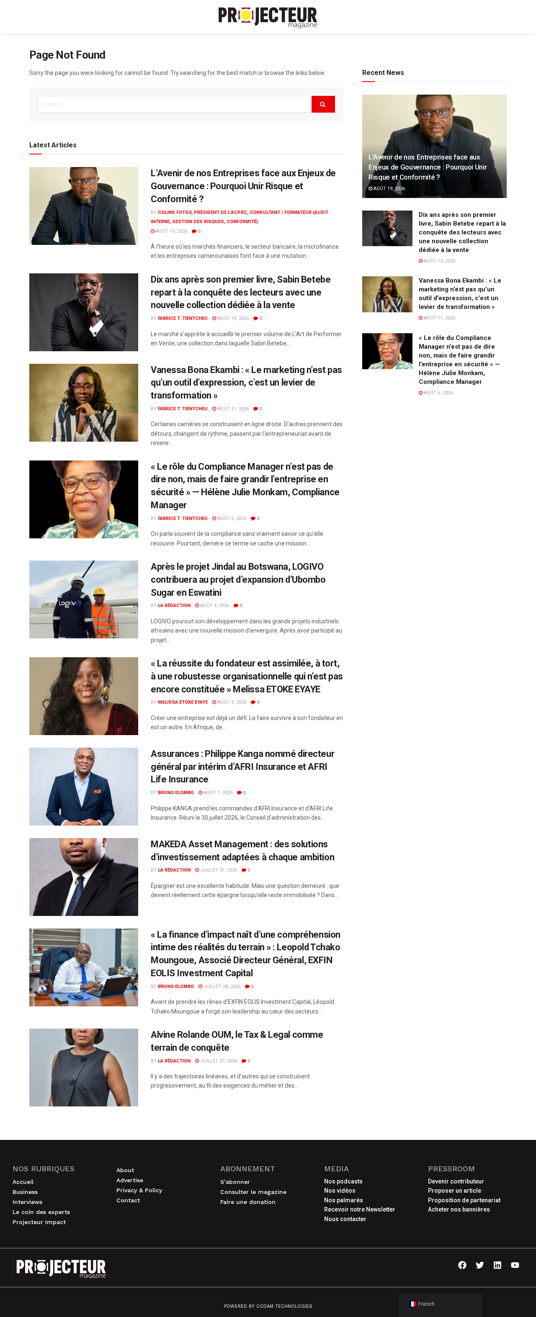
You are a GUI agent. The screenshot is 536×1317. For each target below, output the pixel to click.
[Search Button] (323, 104)
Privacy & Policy (139, 1190)
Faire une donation (248, 1202)
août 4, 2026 (214, 605)
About (125, 1170)
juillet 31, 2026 (218, 870)
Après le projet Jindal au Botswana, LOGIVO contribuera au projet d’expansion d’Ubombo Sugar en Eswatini (238, 579)
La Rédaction (174, 605)
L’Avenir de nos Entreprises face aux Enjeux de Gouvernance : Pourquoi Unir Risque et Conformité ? (243, 186)
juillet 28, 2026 (221, 986)
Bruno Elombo (176, 792)
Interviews (27, 1202)
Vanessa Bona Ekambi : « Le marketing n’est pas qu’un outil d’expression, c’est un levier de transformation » (246, 383)
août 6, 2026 (231, 518)
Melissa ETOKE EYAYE (183, 702)
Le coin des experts (41, 1212)
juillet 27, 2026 (218, 1061)
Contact (128, 1200)
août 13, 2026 (232, 318)
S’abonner (235, 1181)
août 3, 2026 (231, 702)
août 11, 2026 (232, 409)
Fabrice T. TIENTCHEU (183, 318)
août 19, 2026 (171, 231)
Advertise (129, 1180)
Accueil (23, 1181)
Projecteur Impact (39, 1222)
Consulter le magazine (253, 1191)
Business (25, 1191)
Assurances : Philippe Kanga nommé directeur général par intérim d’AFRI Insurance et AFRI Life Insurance (242, 767)
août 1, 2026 (217, 792)
